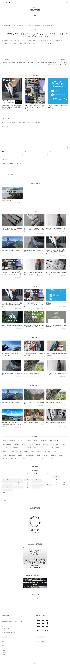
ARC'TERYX (20, 440)
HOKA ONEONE (6, 447)
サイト (49, 151)
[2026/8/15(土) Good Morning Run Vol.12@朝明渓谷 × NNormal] (34, 317)
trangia (31, 458)
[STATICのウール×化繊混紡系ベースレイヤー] (56, 220)
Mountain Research (43, 447)
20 (36, 485)
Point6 (54, 451)
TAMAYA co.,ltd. (40, 641)
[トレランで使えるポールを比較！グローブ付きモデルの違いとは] (12, 220)
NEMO (57, 447)
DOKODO (4, 648)
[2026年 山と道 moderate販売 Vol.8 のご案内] (56, 317)
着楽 (3, 641)
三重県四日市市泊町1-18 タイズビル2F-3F (12, 621)
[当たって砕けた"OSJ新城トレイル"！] (34, 415)
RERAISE (4, 652)
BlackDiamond (43, 440)
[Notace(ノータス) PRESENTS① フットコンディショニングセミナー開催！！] (12, 264)
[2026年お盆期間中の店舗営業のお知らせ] (12, 317)
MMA (35, 447)
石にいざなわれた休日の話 (31, 373)
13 (36, 482)
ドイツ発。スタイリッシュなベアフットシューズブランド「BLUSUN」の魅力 (34, 229)
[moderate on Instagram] (3, 2)
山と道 (51, 458)
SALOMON (20, 455)
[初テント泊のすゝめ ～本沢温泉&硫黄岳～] (34, 394)
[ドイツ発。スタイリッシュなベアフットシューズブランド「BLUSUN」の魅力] (34, 220)
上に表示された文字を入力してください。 (12, 164)
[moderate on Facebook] (9, 2)
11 (18, 482)
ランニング (44, 458)
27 (36, 487)
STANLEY (61, 455)
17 (7, 485)
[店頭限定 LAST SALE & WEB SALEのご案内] (56, 295)
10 (7, 482)
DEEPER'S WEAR (7, 444)
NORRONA (5, 451)
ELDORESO (16, 444)
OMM (12, 451)
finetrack (38, 444)
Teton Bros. (5, 458)
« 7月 (3, 492)
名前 (4, 151)
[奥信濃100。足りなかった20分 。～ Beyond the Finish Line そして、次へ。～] (12, 415)
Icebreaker (23, 447)
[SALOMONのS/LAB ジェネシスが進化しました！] (34, 242)
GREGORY (55, 444)
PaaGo (32, 451)
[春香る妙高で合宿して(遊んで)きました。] (56, 415)
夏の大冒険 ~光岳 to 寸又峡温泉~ (11, 250)
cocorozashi (5, 643)
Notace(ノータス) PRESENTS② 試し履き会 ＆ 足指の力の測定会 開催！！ (55, 251)
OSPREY (26, 451)
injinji (29, 447)
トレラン (37, 458)
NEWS (40, 30)
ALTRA (4, 440)
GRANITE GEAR (47, 444)
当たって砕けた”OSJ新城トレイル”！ (34, 422)
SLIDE (38, 455)
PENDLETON (47, 451)
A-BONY (4, 650)
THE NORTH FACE (15, 458)
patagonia (39, 451)
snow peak (53, 455)
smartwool (45, 455)
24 (7, 487)
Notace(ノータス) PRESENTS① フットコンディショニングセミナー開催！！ (12, 274)
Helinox (63, 444)
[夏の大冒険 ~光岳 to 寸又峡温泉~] (12, 242)
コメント (5, 126)
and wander (12, 440)
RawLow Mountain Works (9, 455)
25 (18, 487)
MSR (52, 447)
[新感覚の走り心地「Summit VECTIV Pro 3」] (56, 264)
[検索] (66, 499)
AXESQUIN (28, 440)
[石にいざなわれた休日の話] (56, 394)
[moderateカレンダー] (12, 193)
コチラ (51, 43)
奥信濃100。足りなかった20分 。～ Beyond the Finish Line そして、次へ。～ (12, 424)
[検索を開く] (67, 2)
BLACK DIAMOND (54, 440)
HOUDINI (15, 447)
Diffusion (4, 646)
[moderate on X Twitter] (6, 2)
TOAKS (24, 458)
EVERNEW (24, 444)
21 (47, 485)
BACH (35, 440)
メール (27, 151)
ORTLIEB (18, 451)
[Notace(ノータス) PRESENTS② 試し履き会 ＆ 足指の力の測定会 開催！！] (56, 242)
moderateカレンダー (8, 200)
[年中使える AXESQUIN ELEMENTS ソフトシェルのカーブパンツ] (34, 264)
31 (7, 490)
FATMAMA (4, 654)
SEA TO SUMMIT (30, 455)
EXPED (31, 444)
